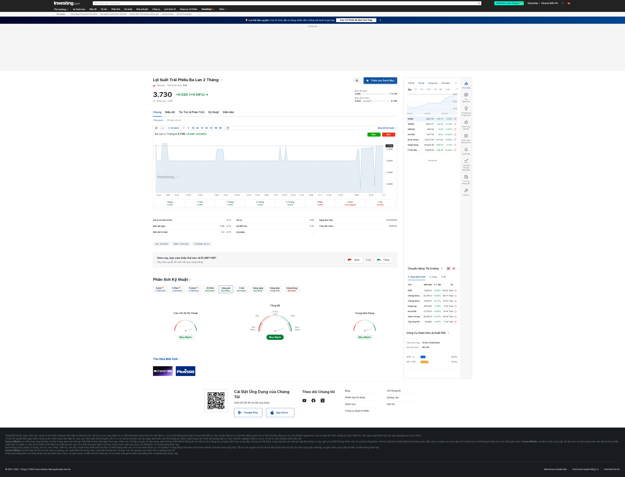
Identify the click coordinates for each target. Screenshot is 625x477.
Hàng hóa (432, 83)
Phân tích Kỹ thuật (170, 279)
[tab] (160, 289)
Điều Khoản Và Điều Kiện (555, 469)
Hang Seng (413, 145)
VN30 (410, 119)
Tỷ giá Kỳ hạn (168, 14)
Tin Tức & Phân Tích (191, 112)
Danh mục (350, 404)
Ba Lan (206, 244)
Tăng (386, 259)
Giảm (356, 259)
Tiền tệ (411, 83)
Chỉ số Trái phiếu (184, 14)
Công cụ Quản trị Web (357, 410)
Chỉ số (421, 83)
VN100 (411, 124)
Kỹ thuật (213, 112)
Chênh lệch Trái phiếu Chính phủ (144, 14)
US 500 (411, 134)
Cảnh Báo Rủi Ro (612, 469)
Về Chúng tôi (394, 390)
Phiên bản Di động (355, 397)
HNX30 (411, 129)
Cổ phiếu (445, 83)
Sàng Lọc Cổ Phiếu (188, 9)
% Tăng (433, 277)
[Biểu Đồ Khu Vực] (162, 128)
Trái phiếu (60, 14)
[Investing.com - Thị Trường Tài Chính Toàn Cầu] (67, 3)
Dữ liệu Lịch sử (174, 120)
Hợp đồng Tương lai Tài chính (84, 14)
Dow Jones (413, 139)
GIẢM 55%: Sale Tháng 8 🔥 (509, 3)
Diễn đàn (228, 112)
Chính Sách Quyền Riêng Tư (585, 469)
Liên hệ (391, 404)
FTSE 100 (412, 150)
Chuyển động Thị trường (423, 268)
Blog (347, 390)
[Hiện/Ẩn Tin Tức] (228, 128)
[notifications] (563, 3)
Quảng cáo (393, 397)
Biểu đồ (170, 112)
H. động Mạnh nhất (416, 277)
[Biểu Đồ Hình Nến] (156, 128)
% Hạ (443, 277)
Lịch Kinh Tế (170, 9)
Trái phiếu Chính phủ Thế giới (113, 14)
